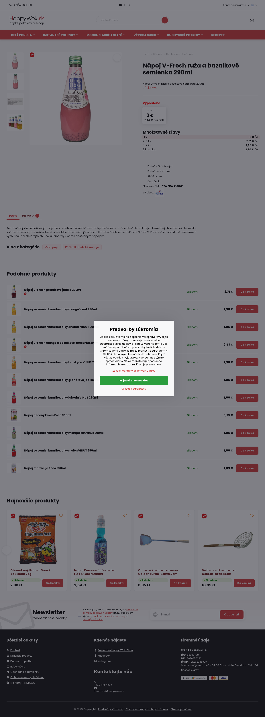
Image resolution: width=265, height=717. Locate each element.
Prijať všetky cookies (133, 380)
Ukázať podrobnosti (133, 389)
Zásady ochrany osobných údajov (133, 371)
